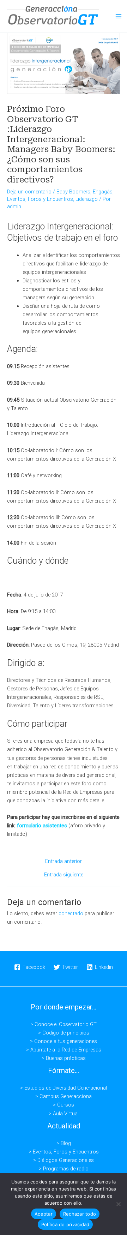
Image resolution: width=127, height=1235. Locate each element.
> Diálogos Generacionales (63, 1160)
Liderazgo (86, 199)
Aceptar (44, 1214)
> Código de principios (63, 1033)
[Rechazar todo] (118, 1203)
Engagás (103, 191)
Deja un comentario (29, 191)
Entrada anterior (63, 861)
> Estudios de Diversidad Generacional (63, 1088)
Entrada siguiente (63, 874)
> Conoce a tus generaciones (63, 1041)
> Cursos (63, 1105)
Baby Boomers (73, 191)
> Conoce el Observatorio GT (63, 1024)
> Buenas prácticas (64, 1058)
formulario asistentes (42, 825)
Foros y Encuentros (50, 199)
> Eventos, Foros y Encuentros (64, 1152)
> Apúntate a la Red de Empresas (63, 1050)
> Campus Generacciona (63, 1096)
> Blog (63, 1143)
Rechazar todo (79, 1214)
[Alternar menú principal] (118, 16)
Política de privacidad (65, 1224)
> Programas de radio (64, 1168)
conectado (71, 913)
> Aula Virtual (64, 1113)
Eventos (16, 199)
